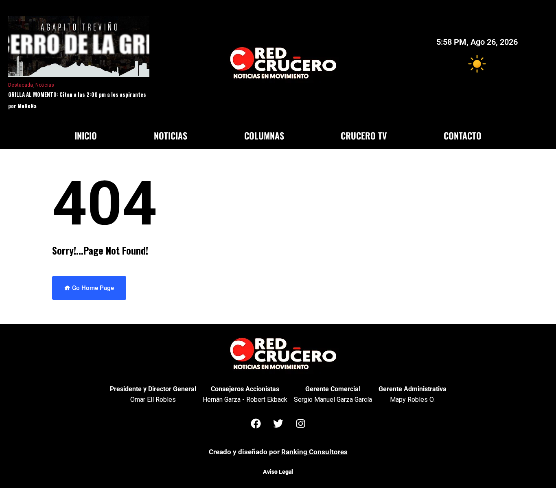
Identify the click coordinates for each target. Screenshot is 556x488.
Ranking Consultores (314, 452)
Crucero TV (364, 135)
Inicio (85, 135)
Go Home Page (92, 288)
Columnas (264, 135)
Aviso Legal (278, 471)
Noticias (44, 85)
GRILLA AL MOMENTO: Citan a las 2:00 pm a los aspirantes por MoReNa (77, 100)
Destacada (20, 85)
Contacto (463, 135)
